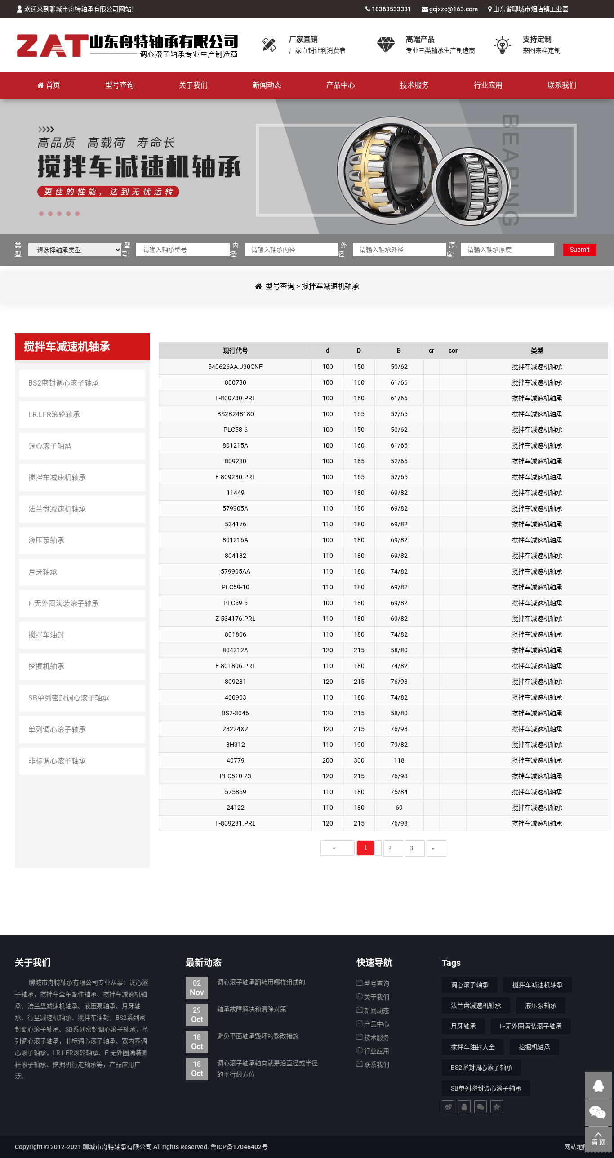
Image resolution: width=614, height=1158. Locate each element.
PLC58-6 (235, 429)
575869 (235, 791)
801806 (235, 634)
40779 (236, 760)
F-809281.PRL (235, 823)
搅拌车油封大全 (473, 1046)
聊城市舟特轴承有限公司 (127, 45)
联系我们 (376, 1064)
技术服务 (376, 1037)
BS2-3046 (235, 713)
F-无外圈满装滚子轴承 (531, 1026)
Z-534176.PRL (235, 618)
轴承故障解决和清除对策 (239, 1010)
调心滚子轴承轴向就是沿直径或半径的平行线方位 (254, 1068)
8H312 (235, 744)
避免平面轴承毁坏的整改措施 (245, 1037)
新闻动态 (376, 1010)
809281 (235, 681)
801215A (235, 445)
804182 (235, 555)
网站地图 (576, 1146)
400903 (235, 697)
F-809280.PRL (235, 476)
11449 (236, 492)
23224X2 (235, 728)
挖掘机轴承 (534, 1046)
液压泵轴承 (540, 1005)
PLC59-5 (235, 602)
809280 (235, 461)
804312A (235, 650)
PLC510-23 (235, 776)
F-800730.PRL (235, 398)
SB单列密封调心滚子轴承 (486, 1088)
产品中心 (376, 1024)
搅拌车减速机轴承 (330, 286)
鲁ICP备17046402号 (239, 1146)
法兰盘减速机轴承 (476, 1005)
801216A (235, 539)
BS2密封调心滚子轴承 (481, 1067)
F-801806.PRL (235, 665)
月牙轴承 (463, 1026)
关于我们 (376, 997)
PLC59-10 (235, 587)
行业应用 (376, 1051)
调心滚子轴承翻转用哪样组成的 (247, 983)
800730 (235, 382)
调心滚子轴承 (470, 984)
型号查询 (280, 286)
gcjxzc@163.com (453, 9)
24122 (236, 807)
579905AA (235, 571)
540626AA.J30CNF (235, 366)
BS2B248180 (235, 413)
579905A (235, 508)
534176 (235, 524)
